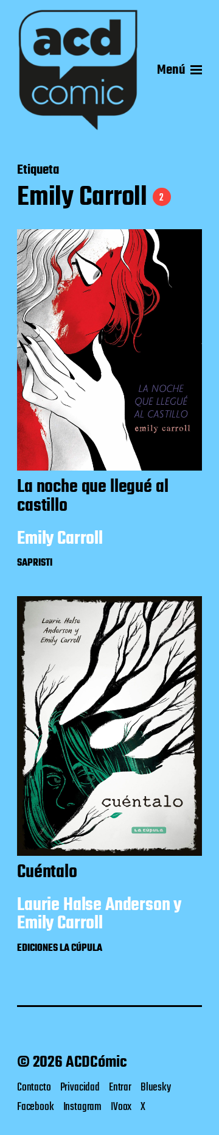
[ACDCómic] (78, 70)
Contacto (34, 1087)
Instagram (82, 1107)
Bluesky (156, 1087)
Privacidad (80, 1087)
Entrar (120, 1087)
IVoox (121, 1107)
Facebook (35, 1107)
